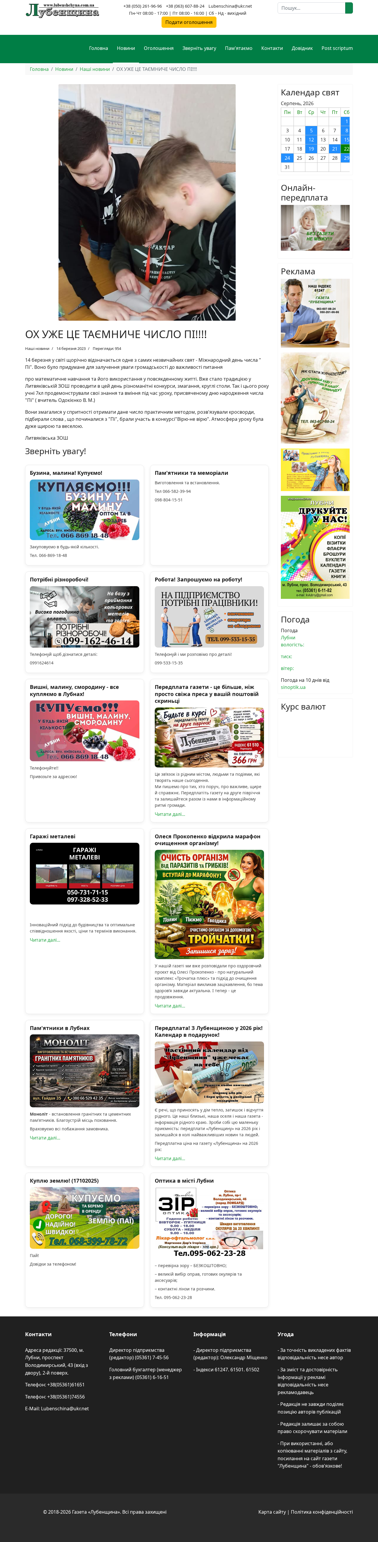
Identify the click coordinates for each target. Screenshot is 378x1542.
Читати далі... (170, 814)
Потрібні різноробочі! (59, 579)
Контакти (272, 48)
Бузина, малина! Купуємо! (66, 472)
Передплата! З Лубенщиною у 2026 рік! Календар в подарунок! (209, 1031)
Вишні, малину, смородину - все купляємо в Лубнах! (74, 690)
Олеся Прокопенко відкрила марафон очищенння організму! (207, 840)
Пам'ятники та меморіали (191, 472)
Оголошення (159, 48)
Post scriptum (337, 48)
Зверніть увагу (199, 48)
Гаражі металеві (52, 836)
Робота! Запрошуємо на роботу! (198, 579)
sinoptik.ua (293, 687)
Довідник (302, 48)
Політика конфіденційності (322, 1512)
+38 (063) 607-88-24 (185, 6)
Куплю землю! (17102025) (64, 1180)
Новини (126, 48)
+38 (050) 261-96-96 (142, 6)
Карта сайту (272, 1512)
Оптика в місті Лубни (184, 1180)
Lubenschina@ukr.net (230, 6)
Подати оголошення (189, 22)
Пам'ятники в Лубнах (59, 1027)
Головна (98, 48)
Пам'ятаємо (238, 48)
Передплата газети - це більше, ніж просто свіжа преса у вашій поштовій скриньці (207, 693)
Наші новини (37, 348)
